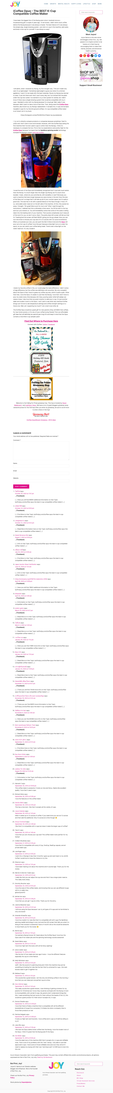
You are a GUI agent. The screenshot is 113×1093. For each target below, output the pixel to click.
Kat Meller (18, 1036)
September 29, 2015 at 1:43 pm (25, 813)
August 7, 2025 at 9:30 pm (23, 537)
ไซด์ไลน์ (17, 491)
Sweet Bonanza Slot (21, 535)
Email (15, 471)
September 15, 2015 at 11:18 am (25, 1027)
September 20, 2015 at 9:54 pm (25, 886)
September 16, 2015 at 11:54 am (25, 943)
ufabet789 (18, 506)
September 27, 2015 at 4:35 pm (25, 843)
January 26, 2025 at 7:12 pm (24, 639)
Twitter (44, 324)
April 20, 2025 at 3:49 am (23, 596)
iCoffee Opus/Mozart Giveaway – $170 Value (41, 420)
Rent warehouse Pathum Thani (25, 725)
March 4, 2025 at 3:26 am (23, 625)
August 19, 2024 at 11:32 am (24, 771)
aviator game (19, 608)
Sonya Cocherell (20, 822)
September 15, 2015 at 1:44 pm (25, 986)
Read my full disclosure (44, 1057)
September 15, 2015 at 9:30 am (25, 1038)
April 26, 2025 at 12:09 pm (23, 581)
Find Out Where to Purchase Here (41, 321)
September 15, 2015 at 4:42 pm (25, 963)
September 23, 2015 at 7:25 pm (25, 864)
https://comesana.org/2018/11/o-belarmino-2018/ (31, 579)
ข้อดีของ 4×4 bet (20, 710)
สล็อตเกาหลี (18, 550)
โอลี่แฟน (17, 623)
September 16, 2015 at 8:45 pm (25, 918)
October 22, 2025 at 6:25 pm (24, 523)
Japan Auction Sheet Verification (26, 564)
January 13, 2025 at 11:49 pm (24, 669)
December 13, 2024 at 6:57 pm (25, 683)
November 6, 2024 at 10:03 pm (25, 727)
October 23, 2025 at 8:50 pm (24, 508)
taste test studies (38, 132)
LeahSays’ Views (30, 405)
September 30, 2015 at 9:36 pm (25, 796)
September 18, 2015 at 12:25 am (25, 907)
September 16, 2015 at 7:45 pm (25, 933)
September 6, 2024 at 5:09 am (25, 756)
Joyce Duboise (20, 811)
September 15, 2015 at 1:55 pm (25, 975)
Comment (17, 440)
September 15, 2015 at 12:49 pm (25, 1004)
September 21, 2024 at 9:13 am (25, 742)
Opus (63, 222)
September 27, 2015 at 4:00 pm (25, 854)
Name (15, 463)
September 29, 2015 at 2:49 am (25, 824)
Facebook (51, 324)
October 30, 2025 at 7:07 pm (24, 493)
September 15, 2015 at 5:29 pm (25, 952)
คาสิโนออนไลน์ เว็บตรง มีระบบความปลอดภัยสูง (29, 696)
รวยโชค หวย (19, 637)
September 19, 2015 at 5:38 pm (25, 898)
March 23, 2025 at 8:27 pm (24, 610)
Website (15, 478)
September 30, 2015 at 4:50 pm (25, 805)
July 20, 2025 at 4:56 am (23, 552)
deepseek (18, 593)
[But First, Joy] (23, 4)
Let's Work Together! (91, 53)
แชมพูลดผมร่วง (20, 520)
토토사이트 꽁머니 (21, 739)
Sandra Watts (19, 802)
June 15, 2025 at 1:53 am (23, 566)
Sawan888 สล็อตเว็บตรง (22, 681)
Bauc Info (18, 652)
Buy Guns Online (20, 754)
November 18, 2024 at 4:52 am (25, 698)
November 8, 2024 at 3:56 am (25, 713)
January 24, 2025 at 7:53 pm (24, 654)
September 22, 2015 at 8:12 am (25, 875)
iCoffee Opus (63, 104)
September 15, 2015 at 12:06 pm (25, 1016)
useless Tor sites (20, 769)
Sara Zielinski (19, 984)
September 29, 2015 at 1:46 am (25, 832)
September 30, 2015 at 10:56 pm (25, 786)
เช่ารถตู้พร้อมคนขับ (21, 666)
